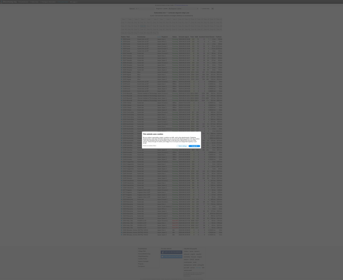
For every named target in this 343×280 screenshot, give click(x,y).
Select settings (183, 146)
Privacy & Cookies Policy (149, 145)
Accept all (194, 146)
